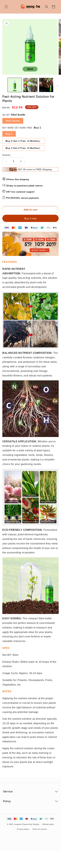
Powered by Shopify (30, 824)
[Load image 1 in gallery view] (15, 85)
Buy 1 (9, 134)
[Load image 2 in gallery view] (30, 85)
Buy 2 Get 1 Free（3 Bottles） (23, 141)
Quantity (6, 155)
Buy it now (30, 218)
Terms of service (39, 829)
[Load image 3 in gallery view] (46, 85)
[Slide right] (57, 85)
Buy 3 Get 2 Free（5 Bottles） (23, 148)
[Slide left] (3, 85)
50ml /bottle (13, 121)
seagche (18, 824)
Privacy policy (23, 829)
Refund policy (48, 824)
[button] (6, 6)
